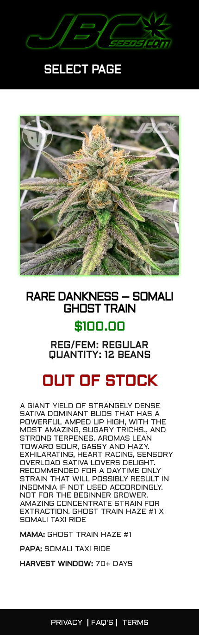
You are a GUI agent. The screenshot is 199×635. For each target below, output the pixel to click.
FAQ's (102, 622)
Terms (135, 622)
